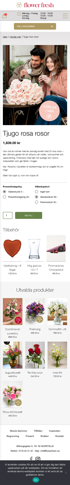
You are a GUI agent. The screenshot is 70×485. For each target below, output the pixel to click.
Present (30, 436)
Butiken (45, 436)
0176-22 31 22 (26, 451)
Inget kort (44, 191)
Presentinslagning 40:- (19, 197)
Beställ (29, 215)
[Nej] (65, 472)
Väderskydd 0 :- (16, 191)
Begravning (13, 436)
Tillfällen (38, 430)
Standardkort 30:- (49, 197)
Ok (35, 480)
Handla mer (15, 37)
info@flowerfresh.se (50, 451)
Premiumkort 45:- (48, 202)
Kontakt (59, 436)
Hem (5, 37)
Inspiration (54, 430)
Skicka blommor (18, 430)
